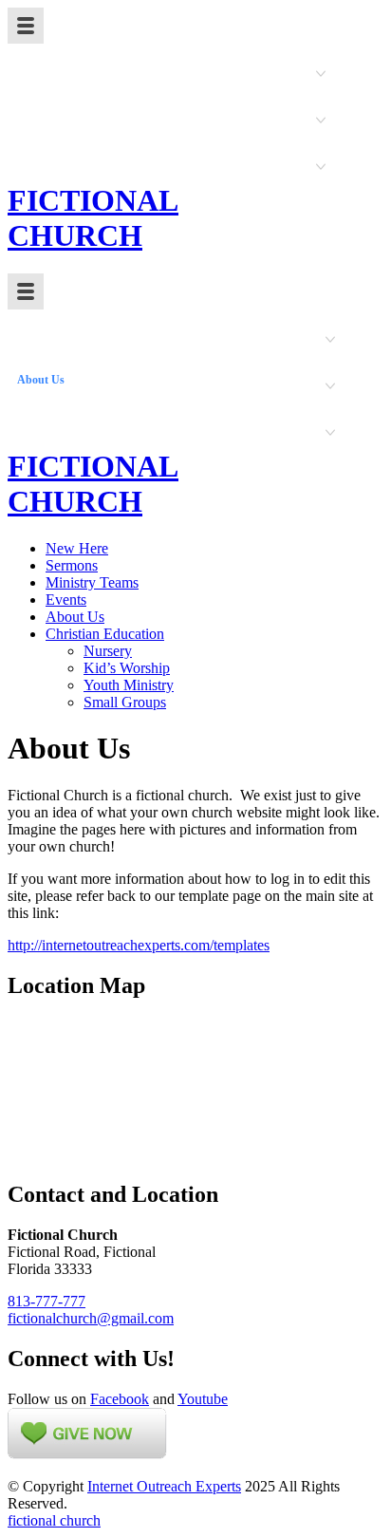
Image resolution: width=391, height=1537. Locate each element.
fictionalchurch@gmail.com (91, 1318)
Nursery (108, 651)
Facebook (119, 1399)
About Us (75, 617)
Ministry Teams (92, 582)
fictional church (54, 1520)
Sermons (72, 565)
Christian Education (105, 634)
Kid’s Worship (127, 668)
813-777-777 (46, 1301)
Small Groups (125, 702)
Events (66, 599)
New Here (77, 548)
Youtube (202, 1399)
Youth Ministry (129, 685)
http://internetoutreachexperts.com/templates (139, 945)
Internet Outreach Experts (164, 1486)
